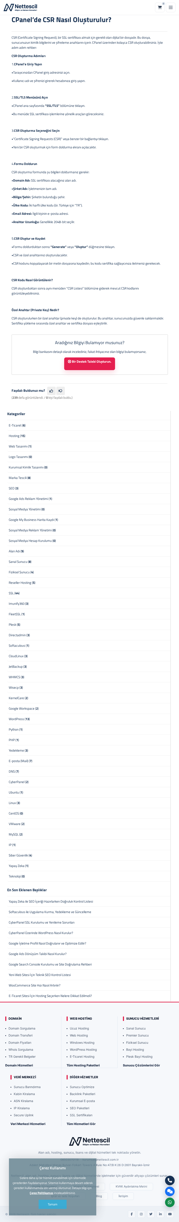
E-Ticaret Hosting (82, 1056)
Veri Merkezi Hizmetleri (27, 1124)
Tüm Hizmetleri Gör (81, 1124)
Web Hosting (79, 1035)
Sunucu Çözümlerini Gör (141, 1065)
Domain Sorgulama (22, 1028)
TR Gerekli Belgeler (22, 1056)
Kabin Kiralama (24, 1094)
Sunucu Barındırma (27, 1087)
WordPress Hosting (83, 1049)
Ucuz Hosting (79, 1028)
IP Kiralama (22, 1108)
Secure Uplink (24, 1115)
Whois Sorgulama (21, 1049)
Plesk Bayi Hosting (139, 1056)
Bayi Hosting (135, 1049)
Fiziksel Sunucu (137, 1042)
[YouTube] (170, 1214)
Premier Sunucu (137, 1035)
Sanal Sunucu (136, 1028)
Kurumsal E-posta (82, 1101)
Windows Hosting (82, 1042)
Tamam (52, 1204)
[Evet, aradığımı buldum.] (51, 391)
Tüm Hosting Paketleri (83, 1065)
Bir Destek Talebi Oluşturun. (91, 361)
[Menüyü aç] (171, 7)
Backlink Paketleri (82, 1094)
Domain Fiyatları (20, 1042)
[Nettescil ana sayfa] (20, 7)
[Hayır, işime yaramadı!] (60, 391)
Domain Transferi (21, 1035)
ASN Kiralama (23, 1101)
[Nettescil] (89, 1141)
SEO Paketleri (79, 1108)
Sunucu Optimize (82, 1087)
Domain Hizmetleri (19, 1065)
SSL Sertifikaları (81, 1115)
